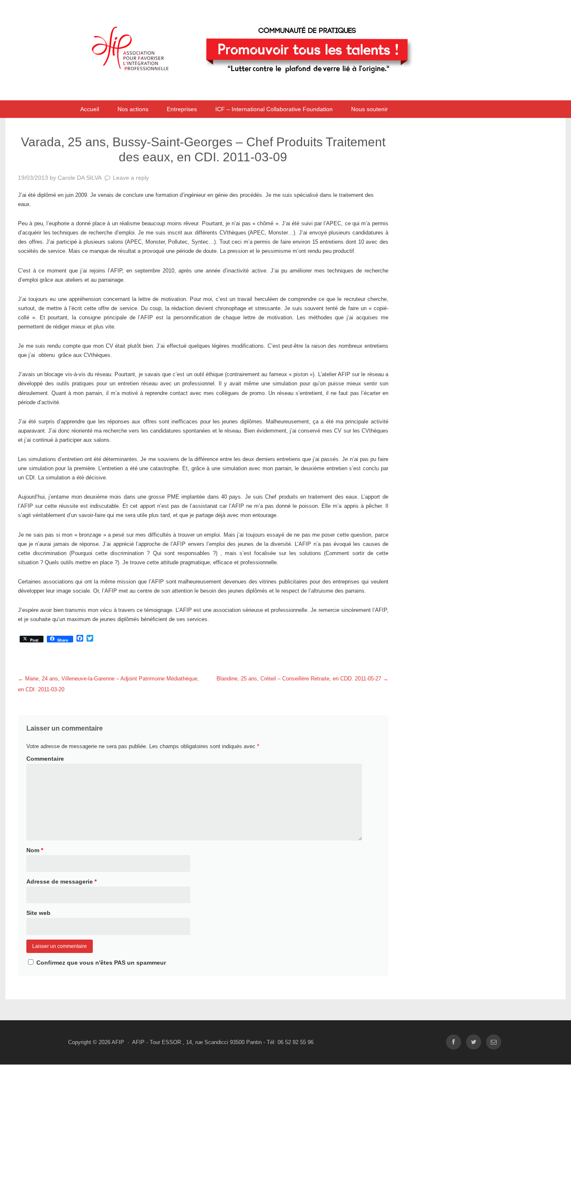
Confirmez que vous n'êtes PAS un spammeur (100, 962)
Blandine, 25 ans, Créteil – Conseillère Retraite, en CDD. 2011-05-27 (302, 678)
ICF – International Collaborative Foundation (274, 109)
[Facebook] (453, 1042)
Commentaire (45, 758)
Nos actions (132, 109)
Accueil (89, 109)
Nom (34, 850)
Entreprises (182, 109)
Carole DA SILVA (79, 177)
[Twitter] (473, 1042)
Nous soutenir (369, 109)
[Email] (493, 1042)
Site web (38, 912)
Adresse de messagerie (61, 881)
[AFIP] (266, 89)
